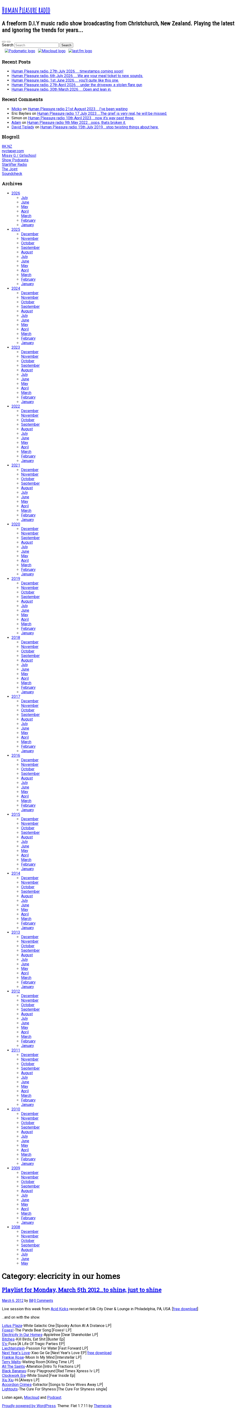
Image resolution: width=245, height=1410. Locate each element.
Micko (16, 109)
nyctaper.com (13, 151)
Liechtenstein (13, 1348)
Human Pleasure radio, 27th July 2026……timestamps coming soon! (67, 71)
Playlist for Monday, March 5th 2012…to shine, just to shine (81, 1290)
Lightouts (10, 1389)
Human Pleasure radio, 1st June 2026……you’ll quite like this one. (65, 80)
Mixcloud (31, 1397)
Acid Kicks (59, 1309)
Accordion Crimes (17, 1384)
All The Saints (13, 1366)
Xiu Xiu (7, 1380)
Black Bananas (14, 1371)
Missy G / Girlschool (19, 155)
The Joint (9, 169)
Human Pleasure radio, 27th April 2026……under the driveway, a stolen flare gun (76, 85)
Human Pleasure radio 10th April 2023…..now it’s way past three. (81, 118)
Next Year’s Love (16, 1353)
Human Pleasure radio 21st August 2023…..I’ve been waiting (78, 109)
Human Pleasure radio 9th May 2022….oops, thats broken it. (76, 122)
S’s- (5, 1344)
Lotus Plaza (12, 1325)
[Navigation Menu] (9, 41)
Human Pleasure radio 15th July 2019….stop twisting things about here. (99, 127)
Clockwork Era (14, 1375)
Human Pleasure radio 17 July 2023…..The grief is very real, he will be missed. (102, 113)
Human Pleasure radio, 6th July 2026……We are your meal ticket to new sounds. (77, 76)
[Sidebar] (4, 41)
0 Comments (43, 1300)
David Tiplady (22, 127)
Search (7, 45)
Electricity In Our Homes (22, 1334)
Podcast (54, 1397)
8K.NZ (7, 146)
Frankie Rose (13, 1357)
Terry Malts (11, 1362)
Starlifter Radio (14, 164)
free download (185, 1309)
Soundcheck (12, 173)
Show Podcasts (15, 160)
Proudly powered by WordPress (29, 1406)
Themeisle (102, 1406)
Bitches (8, 1339)
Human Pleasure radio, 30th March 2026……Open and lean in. (61, 89)
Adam (16, 122)
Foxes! (8, 1330)
